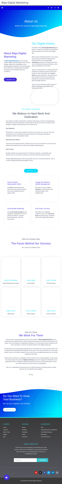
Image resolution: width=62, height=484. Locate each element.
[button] (2, 7)
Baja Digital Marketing (15, 2)
